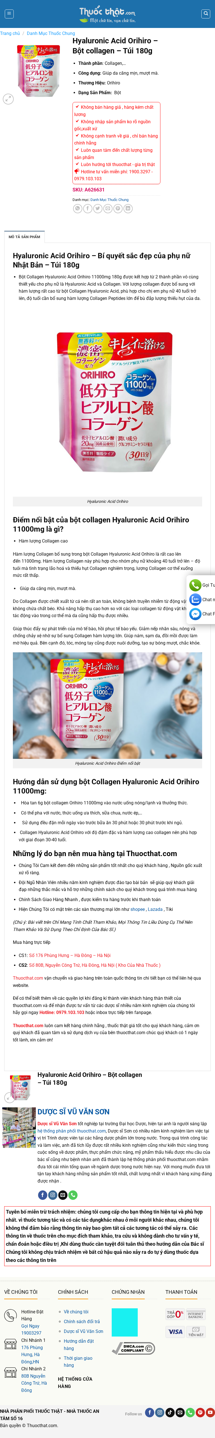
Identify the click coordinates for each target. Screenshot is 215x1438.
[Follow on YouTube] (210, 1412)
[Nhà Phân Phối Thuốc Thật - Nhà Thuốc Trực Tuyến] (107, 14)
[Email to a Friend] (108, 208)
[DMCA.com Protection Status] (125, 1322)
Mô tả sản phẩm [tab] (24, 237)
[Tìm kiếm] (205, 14)
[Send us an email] (62, 1195)
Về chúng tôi (76, 1311)
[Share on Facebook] (87, 208)
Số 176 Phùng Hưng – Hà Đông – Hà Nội (70, 955)
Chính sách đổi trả (82, 1321)
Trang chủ (10, 33)
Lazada (155, 909)
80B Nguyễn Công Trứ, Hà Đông (34, 1383)
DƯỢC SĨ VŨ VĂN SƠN (73, 1112)
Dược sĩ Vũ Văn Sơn (83, 1331)
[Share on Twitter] (97, 208)
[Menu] (9, 14)
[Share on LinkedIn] (128, 208)
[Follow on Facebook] (42, 1195)
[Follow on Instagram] (52, 1195)
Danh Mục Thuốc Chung (51, 33)
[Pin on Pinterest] (118, 208)
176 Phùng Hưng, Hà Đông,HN (32, 1354)
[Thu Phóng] (8, 99)
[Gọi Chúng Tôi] (73, 1195)
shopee (137, 909)
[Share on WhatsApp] (77, 208)
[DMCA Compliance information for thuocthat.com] (133, 1348)
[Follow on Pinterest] (200, 1412)
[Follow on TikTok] (170, 1412)
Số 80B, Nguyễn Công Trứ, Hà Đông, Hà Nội (71, 965)
